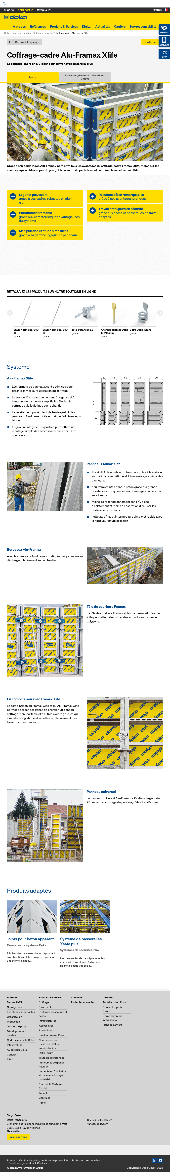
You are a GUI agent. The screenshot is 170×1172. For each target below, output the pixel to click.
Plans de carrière (112, 1025)
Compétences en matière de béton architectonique (49, 1044)
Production (13, 1021)
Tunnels (43, 1093)
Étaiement (45, 1007)
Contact (11, 1054)
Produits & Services (64, 26)
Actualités (102, 26)
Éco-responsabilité (142, 26)
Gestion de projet (17, 1026)
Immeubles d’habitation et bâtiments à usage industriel (53, 1075)
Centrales (44, 1098)
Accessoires (46, 1025)
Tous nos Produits (21, 32)
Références (38, 26)
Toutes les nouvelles (83, 1002)
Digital (86, 26)
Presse (11, 1160)
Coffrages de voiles (43, 32)
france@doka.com (97, 1124)
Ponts (42, 1102)
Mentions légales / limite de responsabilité (44, 1160)
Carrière (120, 26)
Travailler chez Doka (114, 1002)
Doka (6, 32)
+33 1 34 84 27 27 (101, 1120)
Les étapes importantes (21, 1012)
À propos (19, 26)
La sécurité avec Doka (51, 1035)
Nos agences (14, 1007)
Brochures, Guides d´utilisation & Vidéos (85, 77)
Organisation (14, 1017)
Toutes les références (51, 1057)
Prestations (45, 1030)
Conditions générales (21, 1163)
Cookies (42, 1163)
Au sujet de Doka (17, 1050)
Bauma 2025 (14, 1002)
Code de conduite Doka (20, 1040)
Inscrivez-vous (18, 1137)
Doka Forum (46, 1053)
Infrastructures (47, 1021)
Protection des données (86, 1160)
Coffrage (44, 1002)
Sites (10, 1059)
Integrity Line (14, 1045)
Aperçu (32, 77)
